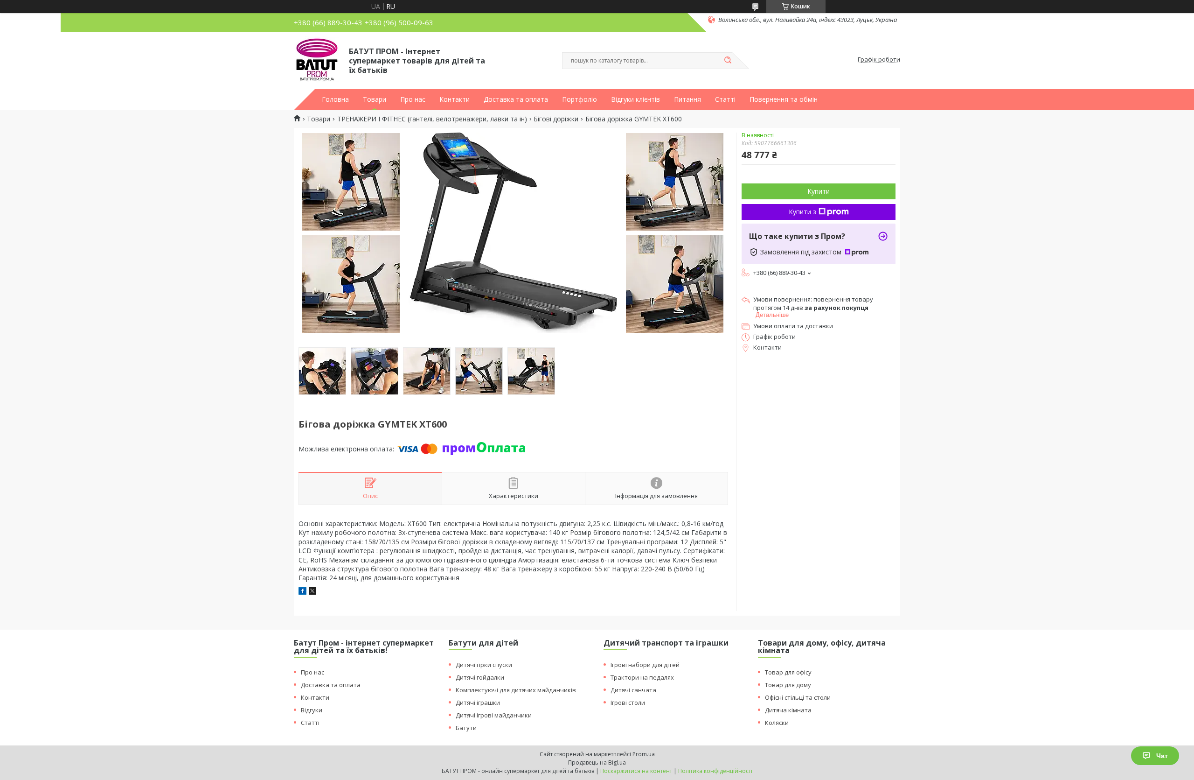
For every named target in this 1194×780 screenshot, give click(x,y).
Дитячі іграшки (478, 702)
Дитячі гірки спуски (484, 665)
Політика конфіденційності (715, 771)
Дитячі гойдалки (480, 677)
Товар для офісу (788, 672)
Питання (687, 99)
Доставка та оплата (516, 99)
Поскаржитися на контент (636, 771)
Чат (1162, 755)
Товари (374, 99)
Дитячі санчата (633, 690)
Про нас (412, 99)
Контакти (454, 99)
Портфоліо (579, 99)
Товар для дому (788, 685)
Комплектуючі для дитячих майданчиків (516, 690)
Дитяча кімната (788, 710)
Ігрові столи (628, 702)
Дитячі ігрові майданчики (494, 715)
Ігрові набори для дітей (645, 665)
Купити (818, 191)
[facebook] (302, 592)
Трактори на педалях (642, 677)
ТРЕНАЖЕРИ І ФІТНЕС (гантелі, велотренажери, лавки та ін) (432, 119)
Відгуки (311, 710)
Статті (725, 99)
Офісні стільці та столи (798, 697)
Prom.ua (643, 754)
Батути (466, 728)
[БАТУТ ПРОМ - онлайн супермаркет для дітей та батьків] (317, 59)
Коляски (777, 722)
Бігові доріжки (556, 119)
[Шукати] (727, 60)
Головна (335, 99)
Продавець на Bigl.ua (597, 762)
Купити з (802, 211)
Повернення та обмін (784, 99)
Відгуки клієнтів (635, 99)
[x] (312, 592)
